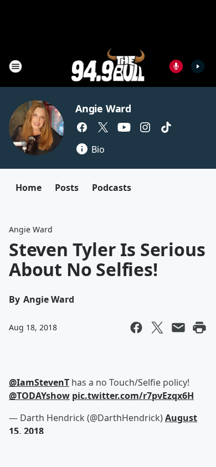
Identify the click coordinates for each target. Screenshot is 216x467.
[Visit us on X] (103, 127)
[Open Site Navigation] (15, 66)
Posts (67, 187)
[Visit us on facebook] (82, 127)
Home (29, 187)
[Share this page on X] (157, 327)
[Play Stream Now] (197, 66)
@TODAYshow (39, 396)
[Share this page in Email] (178, 327)
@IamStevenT (39, 382)
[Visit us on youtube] (124, 127)
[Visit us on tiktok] (166, 127)
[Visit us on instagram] (145, 127)
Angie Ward (103, 108)
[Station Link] (108, 66)
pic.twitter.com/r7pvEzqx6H (133, 396)
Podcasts (111, 187)
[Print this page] (199, 327)
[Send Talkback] (176, 66)
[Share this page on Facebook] (136, 327)
